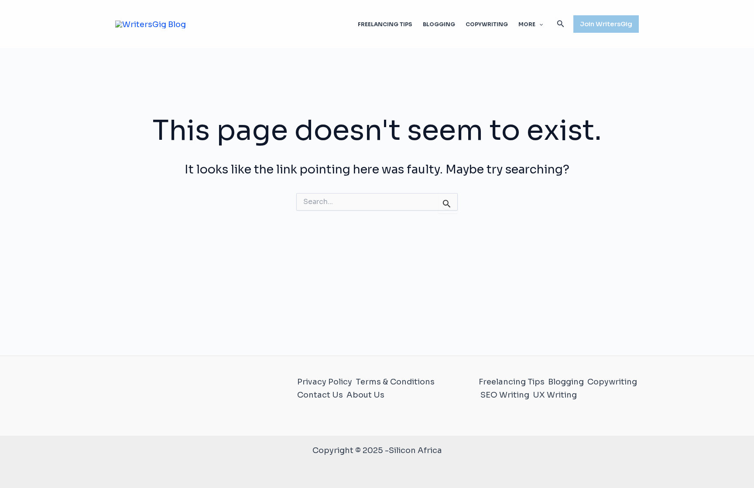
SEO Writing (504, 395)
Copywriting (487, 24)
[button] (539, 24)
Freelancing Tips (385, 24)
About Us (365, 395)
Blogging (439, 24)
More (526, 24)
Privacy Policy (324, 382)
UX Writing (555, 395)
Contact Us (320, 395)
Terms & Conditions (395, 382)
